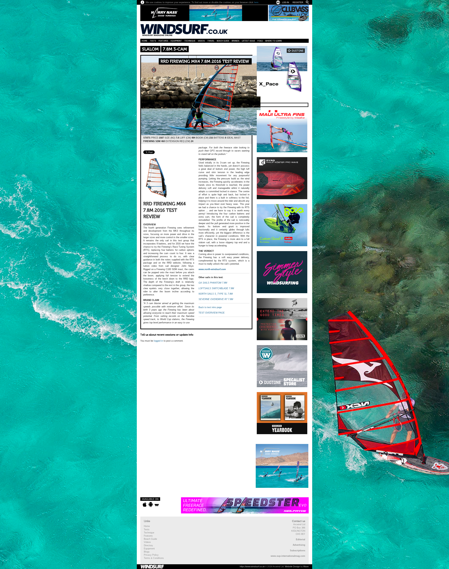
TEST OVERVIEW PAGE (212, 312)
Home (144, 40)
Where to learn (273, 40)
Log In (285, 2)
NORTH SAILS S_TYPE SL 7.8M (216, 293)
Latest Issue (248, 40)
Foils (260, 40)
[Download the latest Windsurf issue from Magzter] (157, 504)
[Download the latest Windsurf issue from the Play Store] (150, 504)
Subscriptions (297, 550)
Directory (148, 545)
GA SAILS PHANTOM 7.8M (213, 282)
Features (163, 40)
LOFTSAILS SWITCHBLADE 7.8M (216, 288)
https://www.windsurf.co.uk (252, 566)
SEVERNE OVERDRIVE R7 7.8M (216, 299)
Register (298, 2)
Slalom (150, 49)
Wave (306, 566)
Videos (201, 40)
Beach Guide (223, 40)
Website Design (292, 566)
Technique (189, 40)
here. (256, 2)
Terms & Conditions (154, 558)
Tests (153, 40)
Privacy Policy (151, 555)
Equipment (176, 40)
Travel (210, 40)
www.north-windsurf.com (212, 269)
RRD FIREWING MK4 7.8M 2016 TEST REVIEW (204, 61)
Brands (235, 40)
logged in (158, 340)
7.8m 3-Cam (175, 49)
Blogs (147, 551)
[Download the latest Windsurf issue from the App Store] (145, 504)
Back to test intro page (210, 307)
